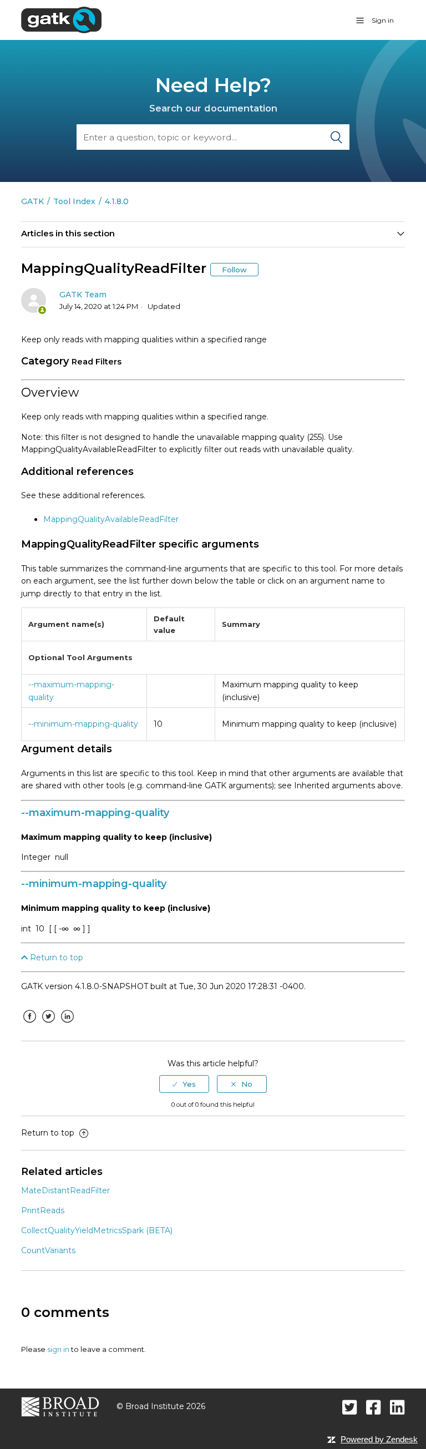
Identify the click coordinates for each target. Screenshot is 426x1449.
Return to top (55, 957)
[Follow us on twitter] (349, 1407)
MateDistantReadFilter (65, 1190)
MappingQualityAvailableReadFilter (111, 519)
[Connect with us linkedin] (397, 1407)
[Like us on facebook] (373, 1407)
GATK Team (82, 295)
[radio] (184, 1084)
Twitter (48, 1024)
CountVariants (48, 1250)
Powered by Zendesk (379, 1439)
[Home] (61, 19)
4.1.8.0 (117, 201)
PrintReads (42, 1210)
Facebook (29, 1024)
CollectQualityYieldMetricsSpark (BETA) (97, 1230)
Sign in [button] (383, 20)
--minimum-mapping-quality (83, 724)
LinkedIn (67, 1024)
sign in (58, 1349)
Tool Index (74, 201)
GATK (32, 201)
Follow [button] (234, 269)
